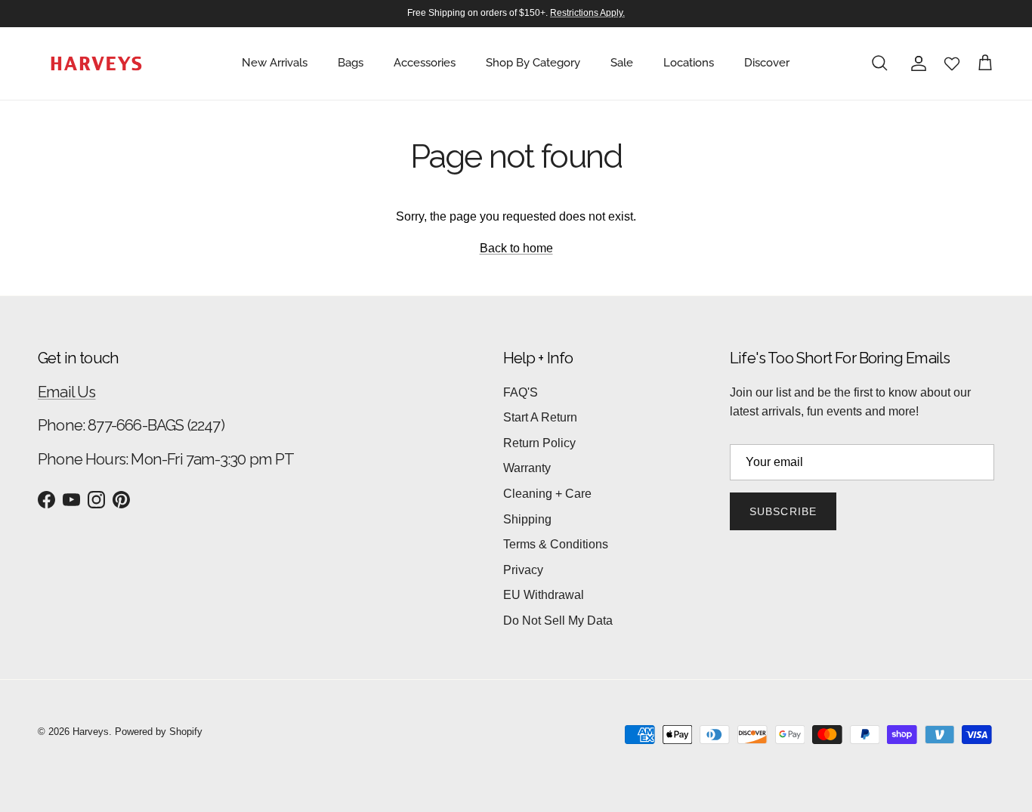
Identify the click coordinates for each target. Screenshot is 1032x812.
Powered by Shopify (158, 731)
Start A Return (540, 417)
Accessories (425, 62)
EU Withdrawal (543, 594)
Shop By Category (533, 62)
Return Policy (539, 443)
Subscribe (783, 511)
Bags (350, 62)
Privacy (523, 569)
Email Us (67, 392)
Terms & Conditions (555, 544)
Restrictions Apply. (587, 13)
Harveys (91, 731)
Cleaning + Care (547, 493)
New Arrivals (274, 62)
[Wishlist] (952, 63)
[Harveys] (96, 63)
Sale (621, 62)
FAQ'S (520, 392)
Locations (688, 62)
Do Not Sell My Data (558, 620)
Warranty (527, 468)
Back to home (516, 248)
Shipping (527, 519)
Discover (766, 62)
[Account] (916, 63)
